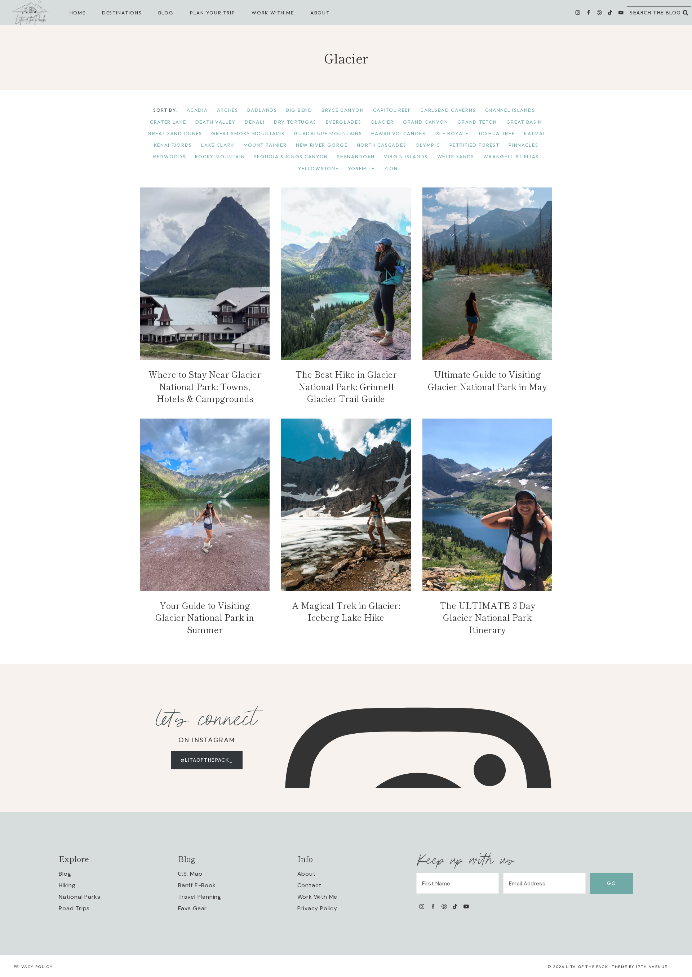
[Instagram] (578, 13)
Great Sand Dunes (174, 133)
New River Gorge (321, 145)
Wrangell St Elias (511, 156)
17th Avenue (651, 966)
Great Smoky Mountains (248, 133)
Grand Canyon (425, 122)
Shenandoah (356, 156)
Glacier (382, 122)
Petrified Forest (474, 145)
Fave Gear (192, 908)
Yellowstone (318, 168)
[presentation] (205, 273)
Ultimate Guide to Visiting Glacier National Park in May (487, 380)
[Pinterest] (599, 13)
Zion (391, 168)
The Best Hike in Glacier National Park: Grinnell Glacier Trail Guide (346, 386)
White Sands (456, 156)
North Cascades (382, 145)
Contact (309, 885)
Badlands (262, 110)
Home (78, 13)
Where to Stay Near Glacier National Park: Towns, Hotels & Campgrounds (204, 386)
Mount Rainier (265, 145)
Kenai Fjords (173, 145)
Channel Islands (510, 110)
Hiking (67, 885)
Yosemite (361, 168)
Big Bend (299, 110)
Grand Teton (477, 122)
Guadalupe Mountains (328, 133)
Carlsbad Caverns (448, 110)
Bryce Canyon (342, 110)
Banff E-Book (197, 885)
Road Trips (74, 908)
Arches (227, 110)
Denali (255, 122)
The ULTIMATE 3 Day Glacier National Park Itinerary (487, 617)
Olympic (428, 145)
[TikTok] (610, 13)
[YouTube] (621, 13)
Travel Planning (199, 897)
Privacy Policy (317, 908)
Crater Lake (168, 122)
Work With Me (317, 897)
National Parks (79, 897)
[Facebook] (588, 13)
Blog (65, 873)
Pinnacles (523, 145)
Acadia (197, 110)
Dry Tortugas (295, 122)
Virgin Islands (406, 156)
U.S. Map (190, 873)
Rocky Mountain (220, 156)
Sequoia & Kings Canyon (291, 156)
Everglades (343, 122)
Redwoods (169, 156)
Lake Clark (217, 145)
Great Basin (524, 122)
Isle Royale (452, 133)
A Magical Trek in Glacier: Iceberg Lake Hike (346, 611)
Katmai (534, 133)
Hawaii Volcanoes (398, 133)
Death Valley (215, 122)
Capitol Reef (392, 110)
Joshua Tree (496, 133)
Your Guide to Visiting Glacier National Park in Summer (204, 617)
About (319, 13)
